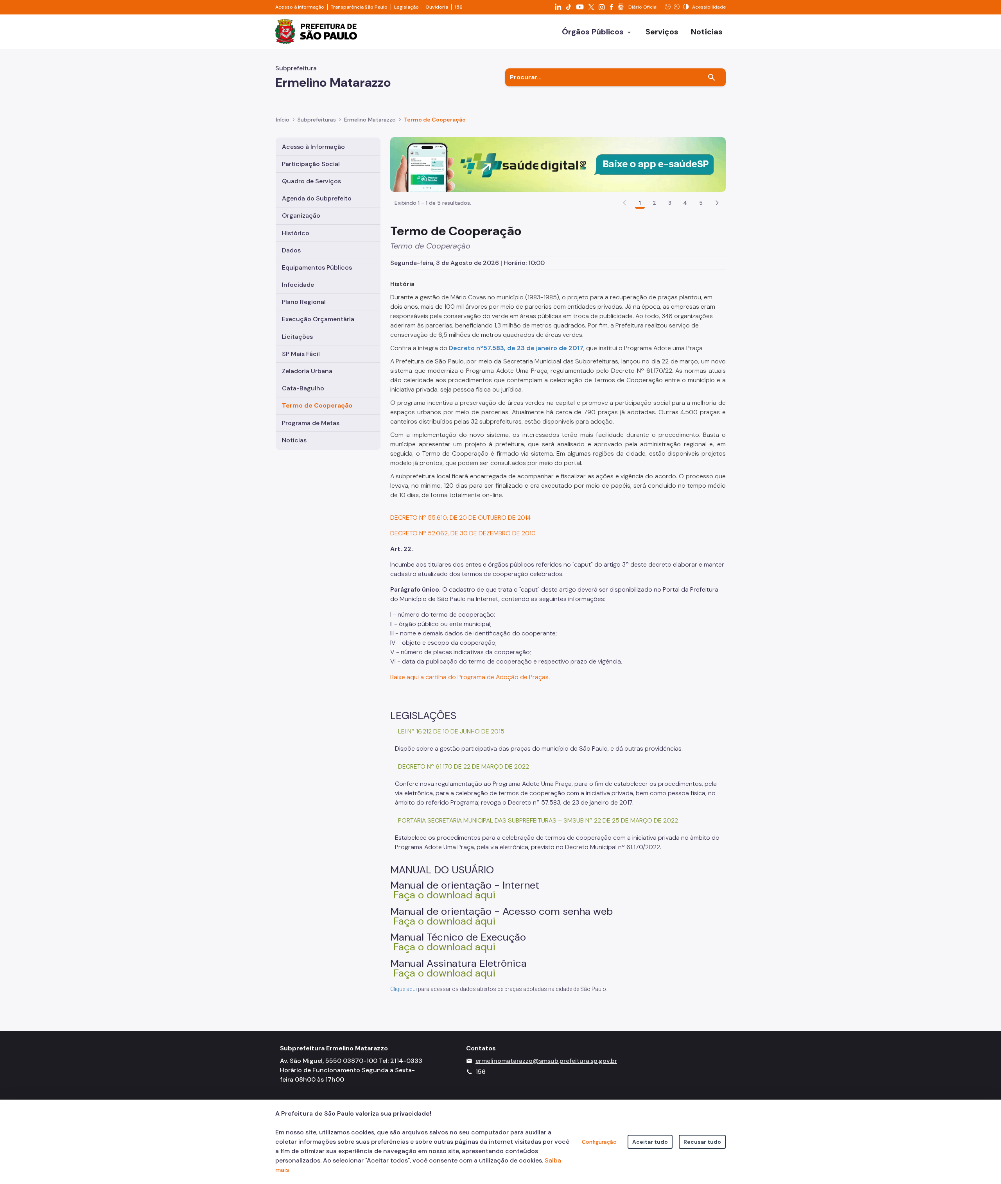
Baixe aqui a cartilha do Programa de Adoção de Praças (469, 677)
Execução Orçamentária (318, 319)
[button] (717, 203)
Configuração (599, 1141)
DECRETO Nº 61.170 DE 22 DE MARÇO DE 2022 (463, 766)
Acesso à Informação (313, 147)
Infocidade (298, 285)
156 (459, 7)
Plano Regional (304, 302)
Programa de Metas (310, 423)
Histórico (295, 233)
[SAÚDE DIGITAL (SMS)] (558, 164)
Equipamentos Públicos (317, 267)
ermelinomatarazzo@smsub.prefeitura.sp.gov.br (546, 1061)
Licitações (297, 337)
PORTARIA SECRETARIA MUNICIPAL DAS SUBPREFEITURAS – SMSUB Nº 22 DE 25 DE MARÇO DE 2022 (538, 820)
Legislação (406, 7)
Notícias (294, 440)
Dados (291, 250)
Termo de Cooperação (435, 119)
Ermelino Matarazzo (370, 119)
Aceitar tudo (650, 1141)
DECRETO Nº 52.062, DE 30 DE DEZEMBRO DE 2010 (463, 533)
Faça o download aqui (444, 895)
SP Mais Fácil (301, 354)
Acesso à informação (299, 7)
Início (282, 119)
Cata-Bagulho (303, 388)
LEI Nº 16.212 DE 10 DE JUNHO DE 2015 (451, 731)
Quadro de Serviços (311, 181)
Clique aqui (403, 989)
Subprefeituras (317, 119)
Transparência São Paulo (359, 7)
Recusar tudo (702, 1141)
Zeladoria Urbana (307, 371)
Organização (301, 215)
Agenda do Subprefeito (317, 198)
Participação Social (311, 164)
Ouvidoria (436, 7)
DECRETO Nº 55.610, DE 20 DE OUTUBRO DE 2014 (461, 517)
